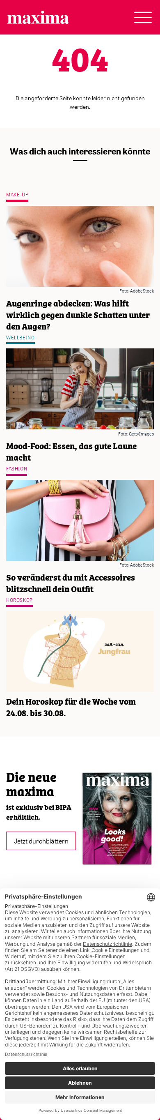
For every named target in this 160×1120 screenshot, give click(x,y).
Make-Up (17, 194)
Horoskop (19, 600)
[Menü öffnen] (143, 17)
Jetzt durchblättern (41, 840)
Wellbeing (20, 337)
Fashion (16, 468)
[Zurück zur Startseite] (38, 17)
